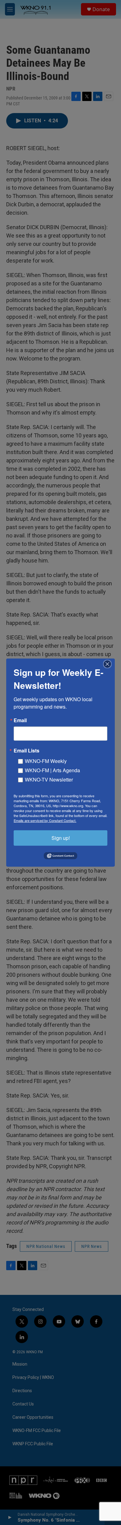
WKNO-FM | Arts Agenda (52, 769)
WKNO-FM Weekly (46, 760)
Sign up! (61, 837)
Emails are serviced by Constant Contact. (45, 820)
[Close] (109, 664)
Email (20, 720)
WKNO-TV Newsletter (49, 779)
